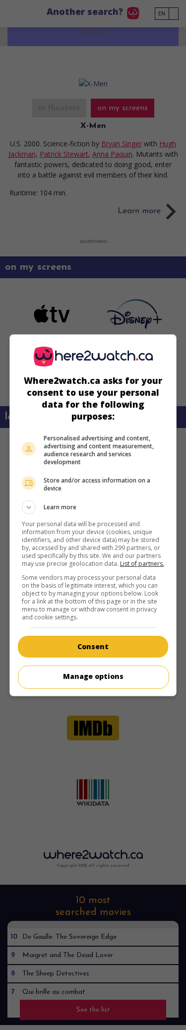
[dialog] (93, 515)
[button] (93, 507)
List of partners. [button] (142, 563)
